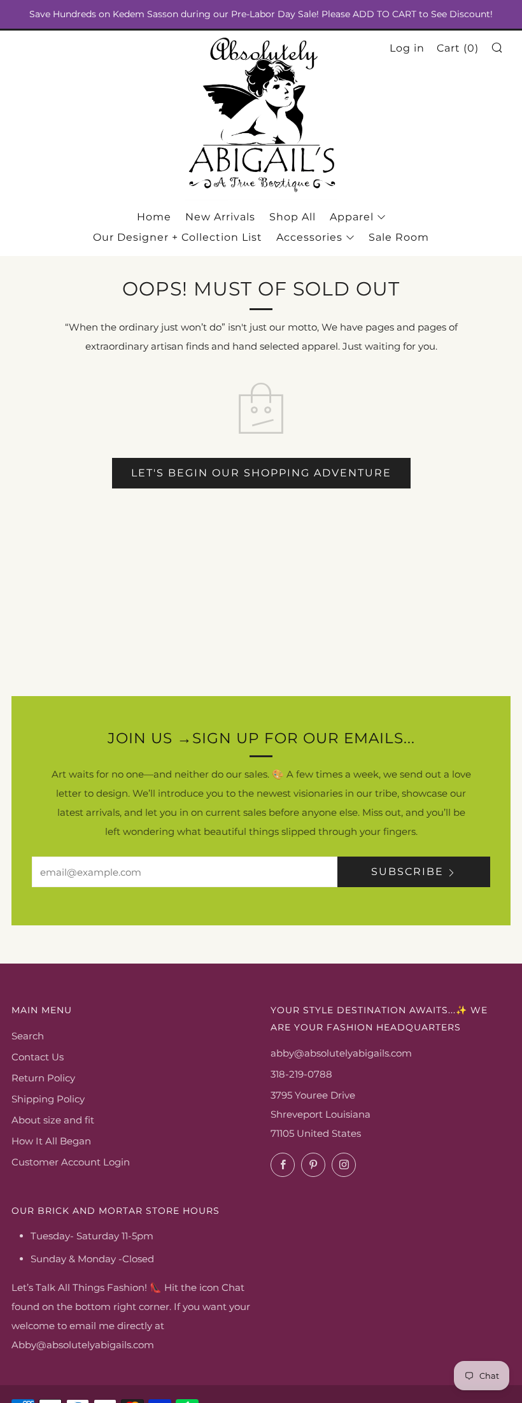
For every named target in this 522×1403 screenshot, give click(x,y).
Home (154, 217)
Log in (407, 48)
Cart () (458, 48)
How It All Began (51, 1141)
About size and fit (52, 1120)
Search (27, 1036)
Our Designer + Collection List (177, 237)
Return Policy (43, 1078)
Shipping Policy (48, 1099)
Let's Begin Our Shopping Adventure (261, 473)
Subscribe (407, 871)
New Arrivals (220, 217)
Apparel (352, 217)
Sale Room (399, 237)
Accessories (309, 237)
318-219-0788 (301, 1074)
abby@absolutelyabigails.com (341, 1053)
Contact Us (37, 1057)
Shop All (292, 217)
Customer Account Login (70, 1162)
